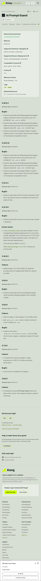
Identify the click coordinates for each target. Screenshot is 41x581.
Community (5, 544)
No (10, 418)
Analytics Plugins (7, 527)
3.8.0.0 (4, 304)
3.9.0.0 (4, 280)
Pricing (4, 518)
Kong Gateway (26, 504)
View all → (5, 538)
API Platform (6, 504)
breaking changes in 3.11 (14, 247)
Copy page (8, 19)
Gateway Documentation (13, 36)
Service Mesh (6, 512)
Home (3, 11)
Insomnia (24, 512)
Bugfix (4, 112)
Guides (18, 24)
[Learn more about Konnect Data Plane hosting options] (28, 56)
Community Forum (7, 547)
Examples (12, 24)
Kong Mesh (25, 510)
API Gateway (6, 507)
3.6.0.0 (4, 378)
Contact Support (9, 460)
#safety (10, 87)
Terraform (25, 532)
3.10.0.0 (5, 256)
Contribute (7, 446)
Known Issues (7, 227)
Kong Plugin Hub (10, 11)
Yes (5, 418)
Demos (4, 552)
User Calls (5, 555)
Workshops (5, 558)
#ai (5, 87)
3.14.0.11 (5, 143)
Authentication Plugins (9, 530)
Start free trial (10, 492)
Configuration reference (29, 24)
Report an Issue (6, 425)
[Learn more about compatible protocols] (20, 63)
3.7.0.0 (4, 345)
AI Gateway (5, 510)
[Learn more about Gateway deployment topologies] (27, 48)
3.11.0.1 (5, 183)
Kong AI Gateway (27, 507)
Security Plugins (7, 532)
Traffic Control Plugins (9, 535)
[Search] (28, 3)
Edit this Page (17, 425)
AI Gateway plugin (14, 231)
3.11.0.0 (5, 207)
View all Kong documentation (10, 429)
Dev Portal (5, 515)
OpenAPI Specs (26, 515)
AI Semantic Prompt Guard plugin (16, 94)
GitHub (4, 550)
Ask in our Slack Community (13, 457)
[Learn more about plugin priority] (10, 70)
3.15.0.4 (5, 103)
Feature (5, 265)
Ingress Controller (27, 518)
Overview (5, 24)
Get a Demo (23, 492)
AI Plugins (5, 524)
